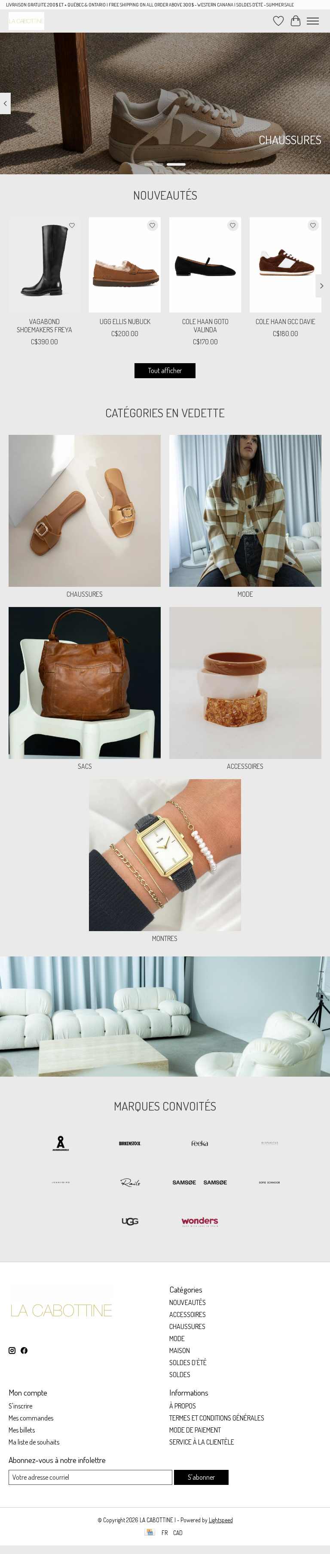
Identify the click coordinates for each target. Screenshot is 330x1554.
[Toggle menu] (312, 21)
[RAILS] (130, 1183)
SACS (85, 766)
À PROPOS (182, 1406)
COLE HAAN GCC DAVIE (285, 321)
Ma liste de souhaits (34, 1442)
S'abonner (201, 1477)
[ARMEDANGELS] (60, 1144)
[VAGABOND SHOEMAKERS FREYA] (44, 265)
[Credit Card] (149, 1533)
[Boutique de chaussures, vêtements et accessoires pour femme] (26, 21)
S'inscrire (20, 1406)
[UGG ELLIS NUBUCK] (125, 265)
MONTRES (164, 938)
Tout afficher (165, 370)
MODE (245, 594)
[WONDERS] (200, 1222)
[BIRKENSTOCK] (130, 1144)
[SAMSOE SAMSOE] (200, 1183)
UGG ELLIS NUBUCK (125, 321)
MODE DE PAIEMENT (195, 1430)
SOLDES (179, 1374)
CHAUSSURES (85, 594)
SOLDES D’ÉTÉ (188, 1362)
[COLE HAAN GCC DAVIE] (285, 265)
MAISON (179, 1350)
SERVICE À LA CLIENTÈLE (201, 1442)
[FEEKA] (200, 1144)
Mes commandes (31, 1418)
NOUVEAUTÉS (187, 1302)
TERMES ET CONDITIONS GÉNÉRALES (216, 1418)
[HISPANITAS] (269, 1144)
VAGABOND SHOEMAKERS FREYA (44, 325)
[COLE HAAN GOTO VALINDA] (205, 265)
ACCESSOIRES (245, 766)
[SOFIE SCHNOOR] (269, 1183)
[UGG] (130, 1222)
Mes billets (22, 1430)
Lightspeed (221, 1520)
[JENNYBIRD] (60, 1183)
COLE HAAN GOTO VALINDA (205, 325)
